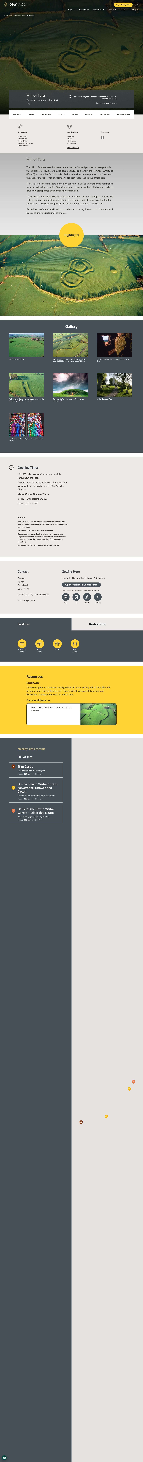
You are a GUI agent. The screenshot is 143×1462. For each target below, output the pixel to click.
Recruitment (84, 10)
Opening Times (46, 114)
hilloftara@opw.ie (27, 600)
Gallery (31, 114)
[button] (106, 1117)
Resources (88, 114)
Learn (123, 10)
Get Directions (73, 147)
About (111, 10)
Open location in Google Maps (81, 585)
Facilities (75, 114)
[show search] (136, 5)
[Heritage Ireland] (14, 3)
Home (6, 15)
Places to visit (20, 15)
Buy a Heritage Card (123, 5)
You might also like (123, 114)
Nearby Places (105, 114)
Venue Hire (97, 10)
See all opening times (105, 103)
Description (17, 114)
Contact (61, 114)
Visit (70, 10)
